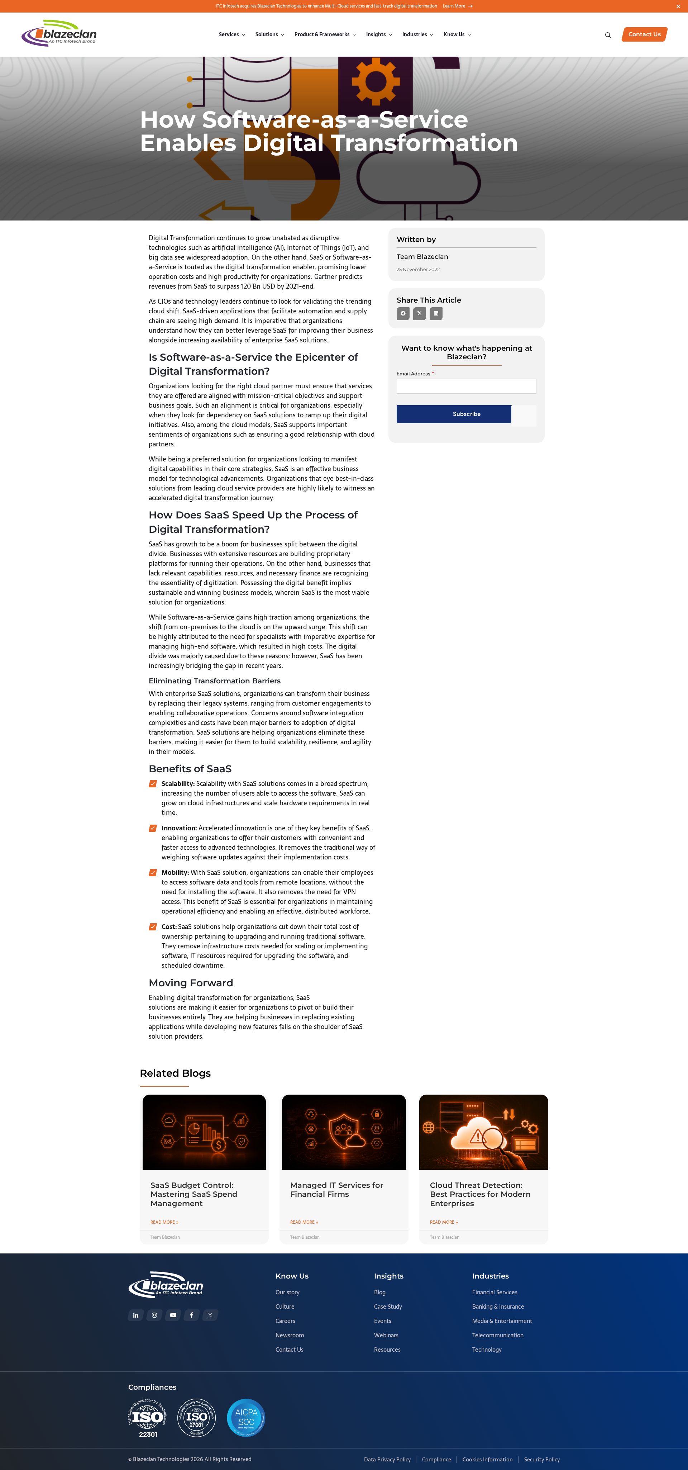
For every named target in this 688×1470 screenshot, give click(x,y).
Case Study (388, 1306)
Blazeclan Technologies (161, 1459)
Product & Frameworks (322, 34)
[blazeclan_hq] (210, 1315)
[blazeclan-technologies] (135, 1315)
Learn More (454, 6)
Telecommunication (498, 1335)
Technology (487, 1349)
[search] (609, 34)
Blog (380, 1292)
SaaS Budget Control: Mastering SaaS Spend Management (193, 1194)
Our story (288, 1292)
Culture (285, 1306)
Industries (414, 34)
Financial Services (494, 1292)
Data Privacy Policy (387, 1459)
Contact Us (290, 1349)
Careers (285, 1321)
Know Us (454, 34)
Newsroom (290, 1335)
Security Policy (542, 1459)
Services (229, 34)
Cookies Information (488, 1459)
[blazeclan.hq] (191, 1315)
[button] (403, 313)
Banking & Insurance (498, 1306)
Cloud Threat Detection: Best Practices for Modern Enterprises (480, 1194)
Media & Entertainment (502, 1321)
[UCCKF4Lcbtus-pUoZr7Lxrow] (173, 1315)
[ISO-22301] (147, 1418)
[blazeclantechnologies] (154, 1315)
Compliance (436, 1459)
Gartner (325, 276)
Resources (387, 1349)
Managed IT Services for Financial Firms (336, 1190)
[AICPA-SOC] (246, 1417)
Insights (376, 34)
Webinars (386, 1335)
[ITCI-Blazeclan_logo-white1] (165, 1276)
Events (382, 1321)
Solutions (266, 34)
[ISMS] (196, 1418)
